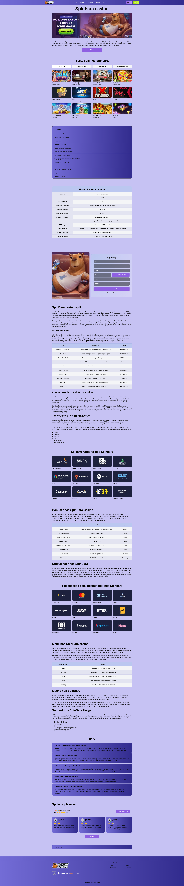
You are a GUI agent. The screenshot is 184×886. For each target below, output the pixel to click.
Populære (60, 66)
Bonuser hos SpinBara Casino (63, 151)
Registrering (57, 141)
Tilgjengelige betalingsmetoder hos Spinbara (67, 159)
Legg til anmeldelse (123, 811)
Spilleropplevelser (59, 176)
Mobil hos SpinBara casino (62, 162)
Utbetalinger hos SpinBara (62, 155)
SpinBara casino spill (60, 144)
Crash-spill (101, 66)
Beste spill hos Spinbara (61, 134)
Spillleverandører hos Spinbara (63, 148)
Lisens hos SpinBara (60, 166)
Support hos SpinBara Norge (62, 169)
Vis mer (92, 836)
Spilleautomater (121, 66)
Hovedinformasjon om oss (61, 137)
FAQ (55, 173)
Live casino (81, 66)
